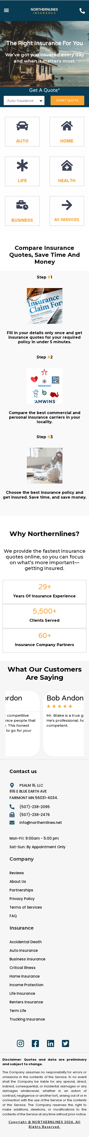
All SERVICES (66, 219)
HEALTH (66, 180)
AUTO (22, 140)
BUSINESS (22, 220)
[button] (6, 10)
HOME (66, 140)
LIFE (22, 180)
